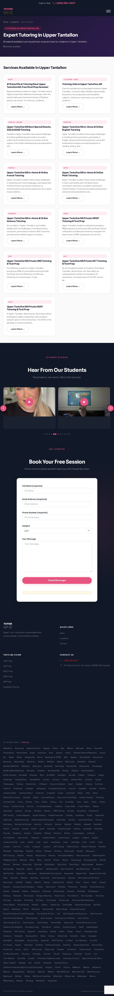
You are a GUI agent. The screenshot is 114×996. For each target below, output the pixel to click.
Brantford (41, 770)
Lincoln (92, 842)
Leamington (56, 842)
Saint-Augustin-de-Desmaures (75, 913)
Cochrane (99, 784)
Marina (39, 851)
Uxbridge (22, 963)
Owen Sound (51, 887)
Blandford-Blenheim (11, 766)
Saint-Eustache (96, 913)
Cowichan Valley (9, 793)
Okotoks (70, 882)
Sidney (43, 936)
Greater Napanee (23, 815)
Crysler (61, 793)
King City (7, 833)
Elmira (20, 802)
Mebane (30, 855)
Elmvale (29, 802)
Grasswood (81, 811)
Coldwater (29, 788)
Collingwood (41, 788)
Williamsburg (8, 981)
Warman (6, 972)
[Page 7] (60, 434)
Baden (11, 757)
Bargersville (30, 757)
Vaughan (49, 967)
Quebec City (55, 905)
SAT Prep (7, 666)
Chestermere (31, 784)
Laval (38, 842)
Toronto (88, 954)
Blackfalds (81, 762)
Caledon (81, 775)
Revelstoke (16, 909)
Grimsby (69, 815)
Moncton (6, 864)
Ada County (19, 748)
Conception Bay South (57, 788)
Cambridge (7, 779)
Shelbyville (18, 936)
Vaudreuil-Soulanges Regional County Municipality (23, 967)
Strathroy (67, 945)
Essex (86, 802)
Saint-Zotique (42, 922)
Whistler (18, 976)
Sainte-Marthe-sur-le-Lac (86, 922)
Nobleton (24, 878)
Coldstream (18, 788)
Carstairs (89, 779)
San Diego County (32, 927)
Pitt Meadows (93, 891)
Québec (44, 905)
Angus (32, 753)
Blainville (92, 762)
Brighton (75, 770)
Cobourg (88, 784)
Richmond (36, 909)
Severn (79, 931)
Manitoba (102, 846)
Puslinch (35, 905)
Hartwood (48, 824)
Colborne (7, 788)
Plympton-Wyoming (44, 896)
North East (45, 878)
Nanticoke (21, 869)
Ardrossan (42, 753)
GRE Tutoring (8, 815)
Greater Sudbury (39, 815)
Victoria (67, 967)
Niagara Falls (81, 873)
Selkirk (62, 931)
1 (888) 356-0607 (71, 660)
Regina (6, 909)
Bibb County (70, 762)
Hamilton (72, 820)
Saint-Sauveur (29, 922)
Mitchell (103, 860)
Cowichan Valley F (26, 793)
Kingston (27, 833)
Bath (66, 757)
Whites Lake (70, 976)
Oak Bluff (19, 882)
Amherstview (22, 753)
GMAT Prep (8, 676)
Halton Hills (61, 820)
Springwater (20, 940)
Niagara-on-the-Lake (97, 873)
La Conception (78, 833)
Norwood (72, 878)
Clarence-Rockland (57, 784)
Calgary (101, 775)
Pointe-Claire (59, 896)
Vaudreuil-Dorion (61, 963)
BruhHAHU (51, 775)
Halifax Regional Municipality (43, 820)
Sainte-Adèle (56, 922)
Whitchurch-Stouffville (42, 976)
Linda (100, 842)
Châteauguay (8, 784)
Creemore (40, 793)
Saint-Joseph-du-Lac (12, 922)
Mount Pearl (62, 864)
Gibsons (47, 811)
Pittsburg (7, 896)
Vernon (58, 967)
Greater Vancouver (56, 815)
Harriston (38, 824)
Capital (65, 779)
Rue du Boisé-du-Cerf (45, 913)
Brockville (23, 775)
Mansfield (7, 851)
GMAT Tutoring (59, 811)
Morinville (38, 864)
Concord (72, 788)
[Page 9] (64, 434)
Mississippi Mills (90, 860)
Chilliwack (43, 784)
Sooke (83, 936)
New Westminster (83, 869)
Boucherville (72, 766)
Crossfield (51, 793)
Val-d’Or (37, 963)
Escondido (69, 802)
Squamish (45, 940)
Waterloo (41, 972)
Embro (45, 802)
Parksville (16, 891)
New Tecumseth (67, 869)
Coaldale (79, 784)
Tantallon (61, 949)
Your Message (29, 539)
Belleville (50, 762)
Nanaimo (99, 864)
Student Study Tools (81, 945)
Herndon (58, 824)
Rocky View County (77, 909)
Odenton (37, 882)
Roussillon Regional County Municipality (19, 913)
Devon (95, 793)
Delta (88, 793)
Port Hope (18, 900)
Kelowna (77, 829)
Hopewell (87, 824)
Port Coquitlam (87, 896)
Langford (85, 837)
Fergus (6, 806)
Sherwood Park (32, 936)
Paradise (84, 887)
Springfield (7, 940)
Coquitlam (82, 788)
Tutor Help (21, 958)
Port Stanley (51, 900)
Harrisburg (7, 824)
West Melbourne (63, 972)
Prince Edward (9, 905)
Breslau (66, 770)
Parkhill (6, 891)
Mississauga (76, 860)
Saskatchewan (92, 927)
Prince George (23, 905)
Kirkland (47, 833)
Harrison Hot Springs (23, 824)
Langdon (76, 837)
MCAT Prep (8, 671)
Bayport (74, 757)
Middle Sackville (99, 855)
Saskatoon (7, 931)
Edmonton (100, 797)
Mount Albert (50, 864)
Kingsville (38, 833)
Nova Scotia (8, 882)
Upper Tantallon (9, 963)
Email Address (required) (34, 499)
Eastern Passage (86, 797)
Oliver (78, 882)
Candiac (46, 779)
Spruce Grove (32, 940)
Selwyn (70, 931)
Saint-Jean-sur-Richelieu (65, 918)
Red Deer (97, 905)
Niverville (14, 878)
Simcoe (52, 936)
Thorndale (37, 954)
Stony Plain (28, 945)
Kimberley (98, 829)
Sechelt (53, 931)
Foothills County (18, 806)
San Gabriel (46, 927)
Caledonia (92, 775)
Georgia (28, 811)
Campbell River (21, 779)
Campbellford (35, 779)
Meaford (20, 855)
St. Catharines (81, 940)
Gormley (70, 811)
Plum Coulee (29, 896)
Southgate (92, 936)
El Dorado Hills (9, 802)
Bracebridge (97, 766)
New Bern (40, 869)
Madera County (73, 846)
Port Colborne (73, 896)
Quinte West (68, 905)
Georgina (38, 811)
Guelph (90, 815)
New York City (8, 873)
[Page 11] (69, 434)
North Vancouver (59, 878)
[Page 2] (47, 434)
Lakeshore (35, 837)
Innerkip (25, 829)
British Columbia (10, 775)
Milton (39, 860)
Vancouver (47, 963)
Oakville (28, 882)
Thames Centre (85, 949)
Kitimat (67, 833)
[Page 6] (58, 434)
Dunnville (27, 797)
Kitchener (58, 833)
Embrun (53, 802)
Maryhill (80, 851)
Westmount (8, 976)
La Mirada (91, 833)
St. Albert (69, 940)
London (27, 846)
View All (25, 742)
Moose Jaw (27, 864)
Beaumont (7, 762)
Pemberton (35, 891)
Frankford (58, 806)
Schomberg (43, 931)
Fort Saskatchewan (44, 806)
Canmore (56, 779)
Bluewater (26, 766)
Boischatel (48, 766)
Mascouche (90, 851)
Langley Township (10, 842)
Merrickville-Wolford (66, 855)
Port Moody (28, 900)
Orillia (94, 882)
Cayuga (98, 779)
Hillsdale (77, 824)
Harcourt (98, 820)
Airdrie (55, 748)
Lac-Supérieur (9, 837)
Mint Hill (48, 860)
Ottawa (40, 887)
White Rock (57, 976)
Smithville (74, 936)
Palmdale (62, 887)
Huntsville (97, 824)
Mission (65, 860)
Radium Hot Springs (83, 905)
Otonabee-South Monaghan (24, 887)
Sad (58, 913)
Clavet (70, 784)
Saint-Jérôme (83, 918)
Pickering (71, 891)
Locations (14, 22)
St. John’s (93, 940)
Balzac (20, 757)
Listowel (6, 846)
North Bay (34, 878)
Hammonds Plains (85, 820)
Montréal (16, 864)
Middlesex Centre (10, 860)
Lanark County (64, 837)
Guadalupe (80, 815)
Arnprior (59, 753)
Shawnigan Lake (90, 931)
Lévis (84, 842)
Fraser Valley (70, 806)
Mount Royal (74, 864)
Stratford (39, 945)
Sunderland (8, 949)
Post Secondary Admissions (83, 900)
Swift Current (37, 949)
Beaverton (31, 762)
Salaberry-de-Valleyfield (13, 927)
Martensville (69, 851)
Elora (37, 802)
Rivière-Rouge (62, 909)
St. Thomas (8, 945)
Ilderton (6, 829)
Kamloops (51, 829)
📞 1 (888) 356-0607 (63, 3)
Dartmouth (70, 793)
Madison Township (88, 846)
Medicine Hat (41, 855)
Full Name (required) (32, 486)
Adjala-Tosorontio (34, 748)
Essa (79, 802)
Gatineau (19, 811)
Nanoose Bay (8, 869)
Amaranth (98, 748)
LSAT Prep (7, 661)
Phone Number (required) (35, 512)
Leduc (65, 842)
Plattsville (17, 896)
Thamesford (99, 949)
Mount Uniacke (88, 864)
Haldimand (7, 820)
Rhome (26, 909)
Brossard (34, 775)
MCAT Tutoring (9, 855)
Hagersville (99, 815)
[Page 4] (51, 434)
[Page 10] (67, 434)
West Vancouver (93, 972)
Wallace (86, 967)
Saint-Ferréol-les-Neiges (13, 918)
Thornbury (26, 954)
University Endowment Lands (49, 958)
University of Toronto (71, 958)
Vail (30, 963)
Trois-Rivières (9, 958)
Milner (32, 860)
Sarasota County (69, 927)
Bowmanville (84, 766)
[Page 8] (62, 434)
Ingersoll (15, 829)
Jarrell (42, 829)
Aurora (102, 753)
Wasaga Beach (19, 972)
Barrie (40, 757)
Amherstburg (8, 753)
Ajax (63, 748)
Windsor (20, 981)
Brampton (31, 770)
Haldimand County (22, 820)
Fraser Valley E (84, 806)
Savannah (31, 931)
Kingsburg (17, 833)
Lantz (22, 842)
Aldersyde (80, 748)
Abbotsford (7, 748)
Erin (61, 802)
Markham (58, 851)
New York (96, 869)
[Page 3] (49, 434)
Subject (26, 526)
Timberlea (78, 954)
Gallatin (96, 806)
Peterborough (59, 891)
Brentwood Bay (54, 770)
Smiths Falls (62, 936)
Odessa (47, 882)
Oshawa (102, 882)
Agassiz (46, 748)
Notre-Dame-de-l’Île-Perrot (88, 878)
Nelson (30, 869)
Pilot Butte (81, 891)
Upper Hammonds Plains (91, 958)
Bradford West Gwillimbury (13, 770)
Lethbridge (75, 842)
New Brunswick (52, 869)
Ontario (86, 882)
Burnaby (72, 775)
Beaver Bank (19, 762)
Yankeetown (52, 981)
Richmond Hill (48, 909)
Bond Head (59, 766)
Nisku (5, 878)
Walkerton (77, 967)
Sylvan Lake (49, 949)
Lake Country (23, 837)
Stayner (18, 945)
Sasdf (81, 927)
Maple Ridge (19, 851)
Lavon (45, 842)
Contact (63, 643)
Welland (51, 972)
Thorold (56, 954)
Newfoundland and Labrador (50, 873)
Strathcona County (53, 945)
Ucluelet (31, 958)
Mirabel (57, 860)
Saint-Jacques (47, 918)
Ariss (51, 753)
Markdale (48, 851)
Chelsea (20, 784)
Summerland (97, 945)
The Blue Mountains (11, 954)
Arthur (68, 753)
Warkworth (96, 967)
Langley (95, 837)
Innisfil (34, 829)
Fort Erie (30, 806)
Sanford (57, 927)
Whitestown (82, 976)
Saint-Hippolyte (32, 918)
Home (5, 22)
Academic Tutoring (11, 687)
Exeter (94, 802)
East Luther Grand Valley (67, 797)
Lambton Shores (49, 837)
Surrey (18, 949)
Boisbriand (37, 766)
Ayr (4, 757)
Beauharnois (98, 757)
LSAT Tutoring (58, 846)
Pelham (25, 891)
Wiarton (93, 976)
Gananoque (8, 811)
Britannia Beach (87, 770)
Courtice (102, 788)
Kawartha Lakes (64, 829)
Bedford (41, 762)
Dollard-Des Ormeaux (12, 797)
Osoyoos (7, 887)
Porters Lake (64, 900)
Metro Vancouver (83, 855)
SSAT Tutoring (57, 940)
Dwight (36, 797)
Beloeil (60, 762)
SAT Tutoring (20, 931)
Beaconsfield (85, 757)
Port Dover (100, 896)
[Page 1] (44, 434)
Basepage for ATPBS (53, 757)
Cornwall (92, 788)
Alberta (70, 748)
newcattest (32, 873)
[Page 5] (54, 434)
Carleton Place (77, 779)
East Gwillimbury (48, 797)
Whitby (27, 976)
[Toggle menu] (108, 11)
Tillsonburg (66, 954)
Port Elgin (7, 900)
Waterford (31, 972)
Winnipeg (30, 981)
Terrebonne (72, 949)
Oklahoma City (58, 882)
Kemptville (87, 829)
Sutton (26, 949)
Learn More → (18, 107)
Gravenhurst (93, 811)
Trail (95, 954)
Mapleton (30, 851)
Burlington (62, 775)
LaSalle (30, 842)
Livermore (17, 846)
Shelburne (7, 936)
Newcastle (21, 873)
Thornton (47, 954)
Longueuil (37, 846)
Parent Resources (97, 887)
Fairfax (102, 802)
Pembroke (47, 891)
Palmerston (73, 887)
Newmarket (69, 873)
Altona (89, 748)
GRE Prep (7, 681)
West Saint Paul (78, 972)
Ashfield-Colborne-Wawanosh (85, 753)
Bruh (42, 775)
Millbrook (23, 860)
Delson (80, 793)
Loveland (47, 846)
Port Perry (40, 900)
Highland (68, 824)
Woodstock (40, 981)
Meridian (52, 855)
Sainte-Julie (69, 922)
